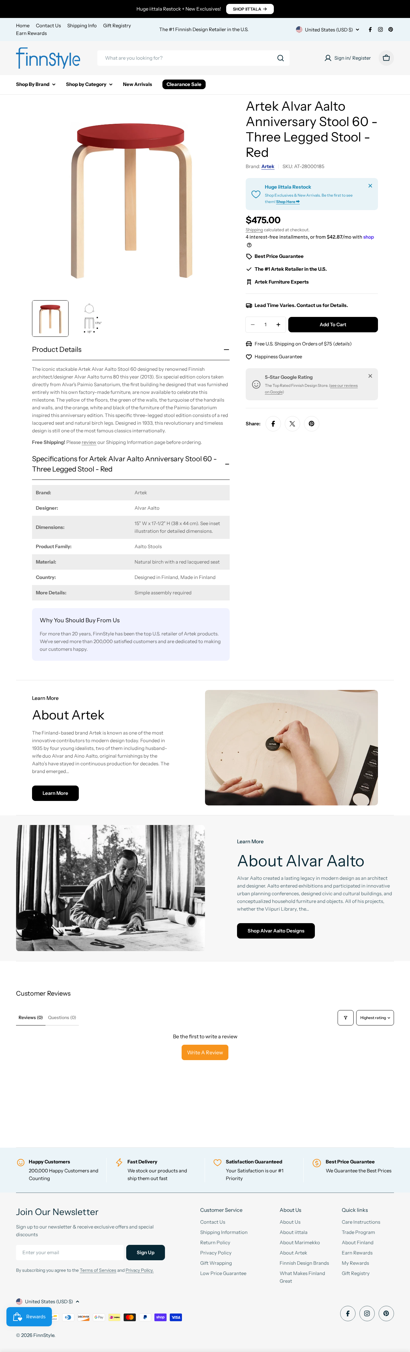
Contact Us (48, 25)
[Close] (370, 186)
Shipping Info (82, 25)
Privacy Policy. (140, 1270)
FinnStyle (43, 1335)
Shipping (254, 229)
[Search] (280, 58)
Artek (268, 166)
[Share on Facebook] (273, 423)
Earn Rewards (31, 33)
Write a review (205, 1052)
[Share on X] (292, 423)
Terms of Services (98, 1270)
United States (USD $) (329, 30)
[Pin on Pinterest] (311, 423)
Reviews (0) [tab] (31, 1017)
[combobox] (193, 58)
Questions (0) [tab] (62, 1017)
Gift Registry (117, 25)
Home (22, 25)
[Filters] (346, 1017)
